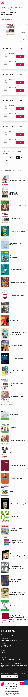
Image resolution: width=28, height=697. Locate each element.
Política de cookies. (12, 695)
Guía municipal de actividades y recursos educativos (16, 542)
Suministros (14, 414)
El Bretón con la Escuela (17, 231)
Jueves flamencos (16, 308)
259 (7, 161)
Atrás (4, 7)
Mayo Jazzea (14, 320)
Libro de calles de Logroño (18, 504)
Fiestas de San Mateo (17, 295)
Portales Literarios (16, 478)
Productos (13, 453)
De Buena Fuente (15, 218)
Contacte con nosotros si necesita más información (12, 659)
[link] (21, 2)
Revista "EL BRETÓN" (16, 359)
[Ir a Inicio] (2, 2)
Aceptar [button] (23, 683)
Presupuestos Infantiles (17, 465)
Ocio (11, 491)
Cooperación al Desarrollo (18, 206)
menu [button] (26, 2)
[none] (26, 2)
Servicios (13, 427)
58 (14, 157)
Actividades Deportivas (17, 180)
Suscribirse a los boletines (9, 676)
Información (14, 516)
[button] (10, 157)
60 (22, 157)
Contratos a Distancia (17, 606)
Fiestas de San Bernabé (17, 282)
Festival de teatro (15, 269)
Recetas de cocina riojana (18, 440)
